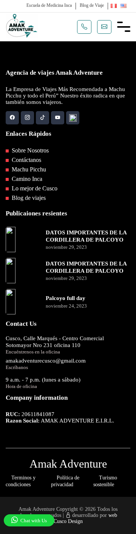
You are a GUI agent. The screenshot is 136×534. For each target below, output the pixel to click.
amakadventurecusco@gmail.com (46, 361)
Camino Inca (26, 179)
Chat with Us (33, 520)
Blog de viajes (28, 198)
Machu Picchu (28, 169)
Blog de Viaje (92, 5)
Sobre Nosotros (29, 150)
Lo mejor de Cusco (33, 188)
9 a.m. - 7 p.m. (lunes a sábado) (43, 380)
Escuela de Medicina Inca (49, 5)
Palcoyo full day (65, 298)
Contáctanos (25, 160)
